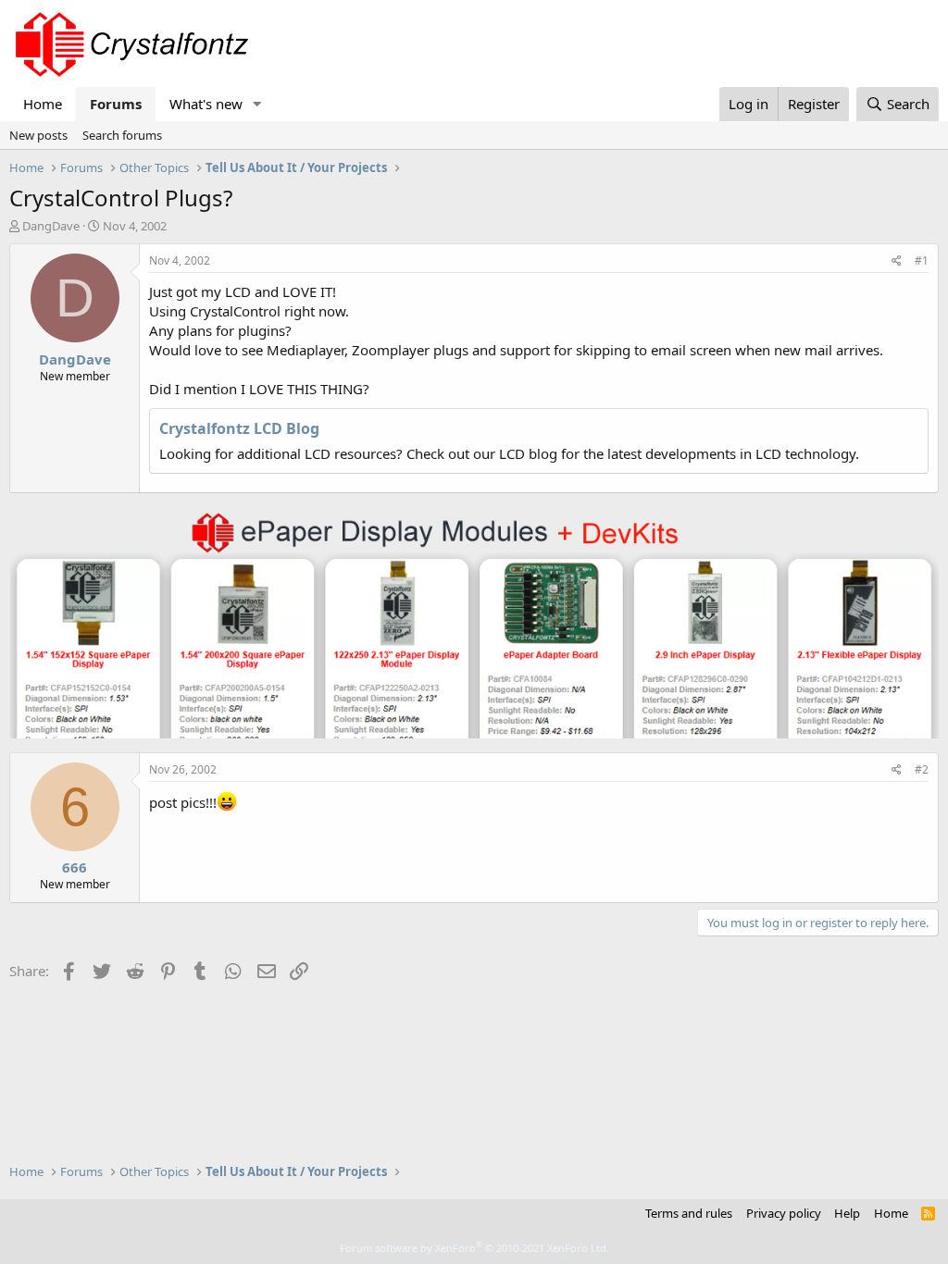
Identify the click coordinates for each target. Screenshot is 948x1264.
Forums (116, 103)
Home (42, 103)
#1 (922, 260)
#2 (922, 769)
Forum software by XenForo (474, 1248)
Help (847, 1213)
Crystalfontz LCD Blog (239, 428)
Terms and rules (688, 1213)
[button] (257, 104)
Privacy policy (783, 1213)
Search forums (122, 135)
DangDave (51, 225)
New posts (38, 135)
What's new (206, 103)
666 (74, 867)
